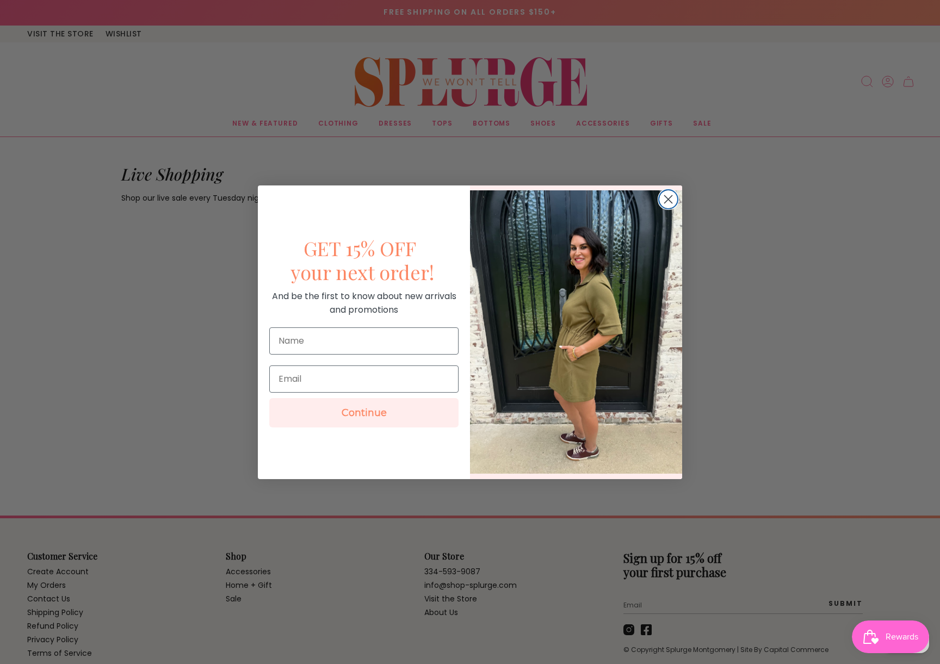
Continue (364, 413)
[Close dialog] (668, 199)
